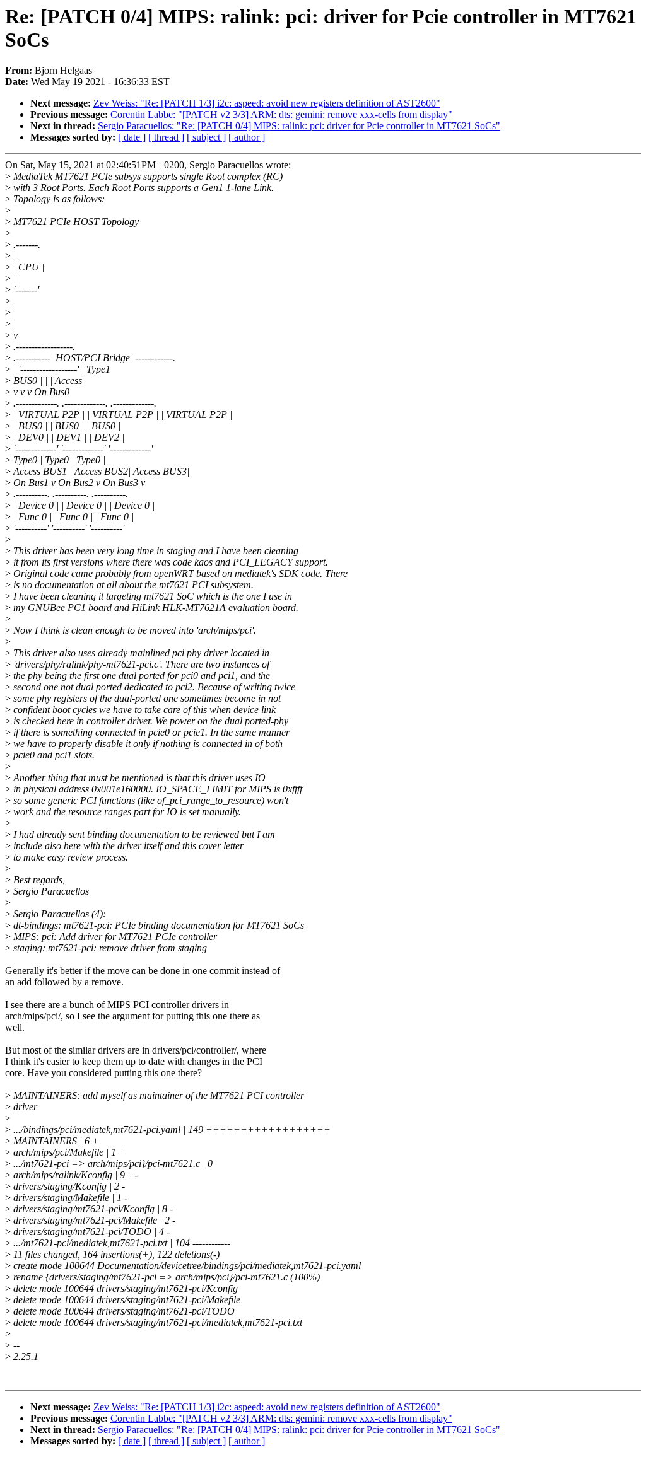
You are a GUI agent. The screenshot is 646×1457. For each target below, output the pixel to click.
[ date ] (132, 137)
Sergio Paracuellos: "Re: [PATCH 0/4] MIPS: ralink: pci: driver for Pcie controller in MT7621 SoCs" (299, 125)
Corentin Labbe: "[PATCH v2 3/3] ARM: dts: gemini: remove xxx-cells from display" (281, 114)
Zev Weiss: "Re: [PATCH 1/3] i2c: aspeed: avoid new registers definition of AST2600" (266, 103)
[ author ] (246, 137)
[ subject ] (206, 137)
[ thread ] (166, 137)
